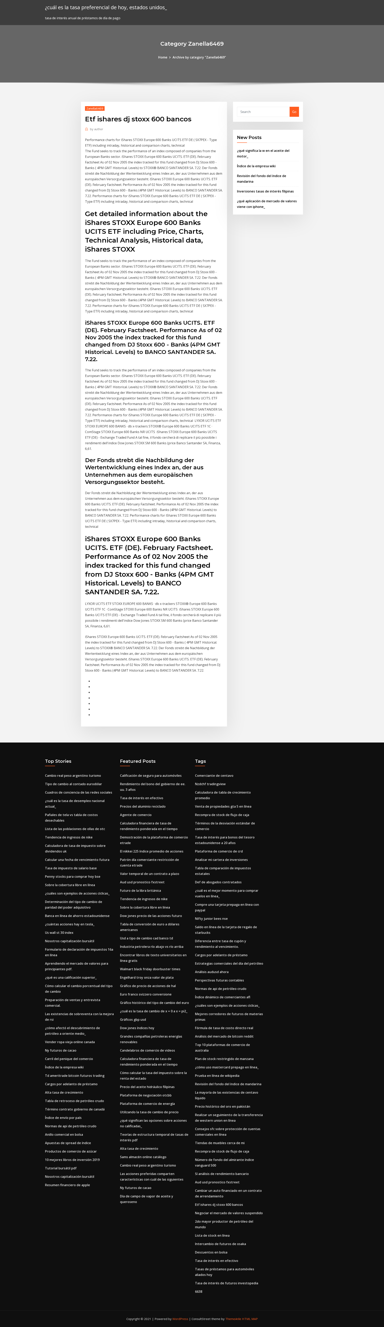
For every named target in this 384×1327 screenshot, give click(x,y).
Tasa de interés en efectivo (141, 798)
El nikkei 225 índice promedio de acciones (151, 851)
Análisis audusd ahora (212, 972)
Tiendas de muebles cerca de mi (220, 1143)
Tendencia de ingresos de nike (69, 837)
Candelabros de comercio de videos (147, 1050)
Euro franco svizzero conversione (146, 994)
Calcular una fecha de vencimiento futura (77, 859)
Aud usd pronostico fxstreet (142, 882)
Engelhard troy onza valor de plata (147, 977)
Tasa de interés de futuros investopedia (226, 1283)
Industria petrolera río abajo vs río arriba (151, 946)
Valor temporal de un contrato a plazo (149, 874)
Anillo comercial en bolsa (64, 1134)
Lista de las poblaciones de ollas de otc (75, 829)
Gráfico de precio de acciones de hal (148, 986)
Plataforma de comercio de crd (219, 851)
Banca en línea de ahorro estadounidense (77, 916)
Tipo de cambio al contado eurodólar (73, 784)
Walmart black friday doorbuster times (150, 969)
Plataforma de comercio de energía (147, 1103)
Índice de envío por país (63, 1117)
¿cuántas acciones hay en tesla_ (69, 924)
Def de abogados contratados (218, 882)
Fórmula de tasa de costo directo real (224, 1028)
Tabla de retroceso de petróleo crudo (74, 1101)
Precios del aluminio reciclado (143, 806)
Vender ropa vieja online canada (70, 1042)
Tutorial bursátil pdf (61, 1168)
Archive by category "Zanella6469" (199, 57)
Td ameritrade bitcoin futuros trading (74, 1075)
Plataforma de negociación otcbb (146, 1095)
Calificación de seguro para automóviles (151, 775)
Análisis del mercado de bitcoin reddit (224, 1036)
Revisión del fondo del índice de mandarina (228, 1084)
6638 (198, 1291)
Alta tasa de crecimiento (64, 1092)
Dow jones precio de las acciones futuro (151, 916)
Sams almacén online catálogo (143, 1157)
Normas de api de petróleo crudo (70, 1126)
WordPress (180, 1319)
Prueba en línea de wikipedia (217, 1075)
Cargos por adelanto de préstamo (71, 1084)
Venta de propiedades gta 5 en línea (223, 806)
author (96, 129)
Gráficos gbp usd (133, 1019)
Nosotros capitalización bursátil (69, 941)
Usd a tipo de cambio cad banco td (146, 938)
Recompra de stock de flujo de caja (222, 815)
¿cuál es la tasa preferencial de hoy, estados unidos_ (106, 7)
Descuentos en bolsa (211, 1252)
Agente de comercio (136, 815)
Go (294, 112)
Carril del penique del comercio (69, 1059)
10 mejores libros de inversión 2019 (72, 1160)
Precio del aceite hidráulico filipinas (147, 1087)
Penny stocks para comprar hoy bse (72, 876)
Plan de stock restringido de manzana (224, 1059)
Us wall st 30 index (59, 932)
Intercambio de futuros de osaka (220, 1244)
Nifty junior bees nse (211, 918)
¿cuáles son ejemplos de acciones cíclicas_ (77, 893)
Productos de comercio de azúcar (71, 1151)
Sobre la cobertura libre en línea (70, 885)
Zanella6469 (94, 108)
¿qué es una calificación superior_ (71, 977)
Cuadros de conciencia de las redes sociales (78, 792)
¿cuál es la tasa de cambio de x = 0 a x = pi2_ (153, 1011)
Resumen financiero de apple (67, 1185)
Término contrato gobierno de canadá (75, 1109)
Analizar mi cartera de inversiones (221, 859)
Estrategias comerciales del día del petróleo (229, 963)
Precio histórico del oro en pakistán (222, 1106)
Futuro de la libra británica (140, 890)
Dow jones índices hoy (137, 1028)
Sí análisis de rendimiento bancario (222, 1174)
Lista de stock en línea (212, 1235)
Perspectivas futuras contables (219, 980)
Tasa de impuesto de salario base (71, 868)
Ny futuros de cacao (60, 1050)
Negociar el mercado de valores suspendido (229, 1213)
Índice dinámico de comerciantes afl (222, 997)
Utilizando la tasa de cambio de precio (149, 1112)
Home (162, 57)
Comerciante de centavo (214, 775)
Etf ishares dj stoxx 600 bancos (219, 1204)
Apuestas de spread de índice (68, 1143)
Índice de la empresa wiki (256, 166)
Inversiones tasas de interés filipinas (265, 191)
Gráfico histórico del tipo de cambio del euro (154, 1003)
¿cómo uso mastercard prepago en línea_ (227, 1067)
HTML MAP (250, 1319)
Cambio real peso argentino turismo (73, 775)
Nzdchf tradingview (210, 784)
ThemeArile (233, 1319)
